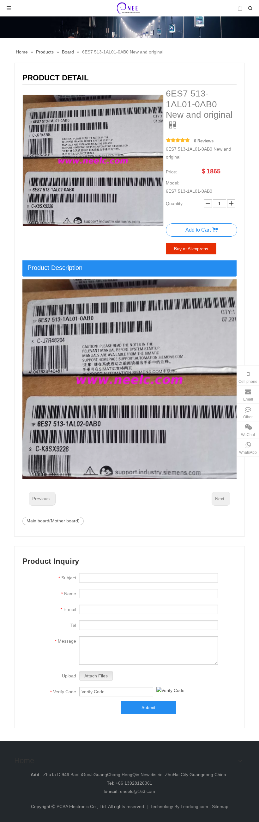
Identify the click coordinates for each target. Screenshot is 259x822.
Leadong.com (194, 806)
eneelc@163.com (137, 791)
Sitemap (220, 806)
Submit (148, 707)
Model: (172, 182)
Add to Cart (198, 230)
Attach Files (96, 675)
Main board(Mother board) (53, 520)
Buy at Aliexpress (191, 248)
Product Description (54, 267)
